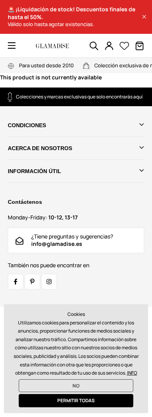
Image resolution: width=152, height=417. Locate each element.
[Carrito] (139, 46)
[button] (144, 16)
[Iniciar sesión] (109, 46)
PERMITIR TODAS (76, 400)
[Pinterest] (32, 281)
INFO (132, 373)
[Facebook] (15, 281)
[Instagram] (49, 281)
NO (76, 385)
